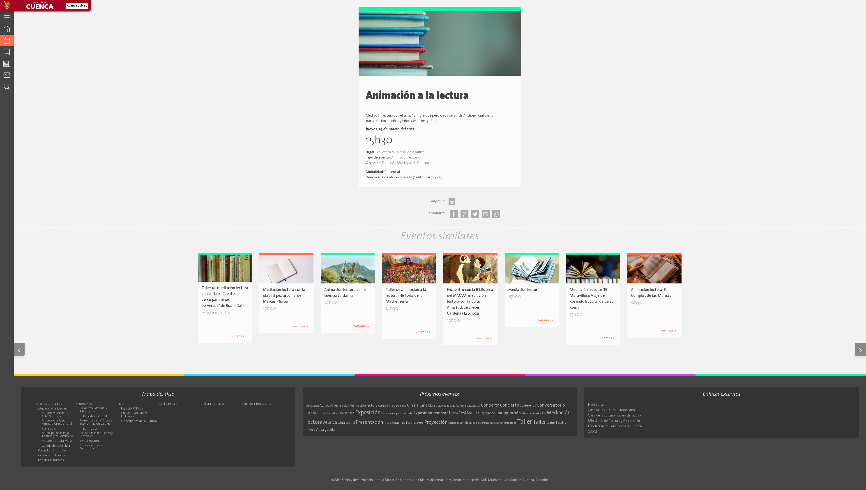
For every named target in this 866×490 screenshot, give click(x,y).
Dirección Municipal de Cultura (405, 163)
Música (330, 422)
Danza (311, 413)
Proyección (436, 422)
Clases (432, 405)
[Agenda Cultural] (7, 40)
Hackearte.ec (168, 404)
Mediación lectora (476, 331)
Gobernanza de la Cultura (139, 421)
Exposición (368, 413)
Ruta (493, 423)
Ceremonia (400, 406)
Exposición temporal (432, 413)
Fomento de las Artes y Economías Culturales (96, 422)
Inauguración (485, 413)
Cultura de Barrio (212, 404)
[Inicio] (7, 29)
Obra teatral (346, 423)
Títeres (310, 430)
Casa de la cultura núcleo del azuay (614, 415)
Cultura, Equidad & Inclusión (134, 415)
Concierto (490, 405)
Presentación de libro (398, 422)
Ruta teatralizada (506, 423)
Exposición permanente (397, 413)
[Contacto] (7, 75)
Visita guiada (325, 430)
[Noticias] (7, 63)
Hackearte (596, 405)
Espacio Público (132, 408)
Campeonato (385, 406)
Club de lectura (446, 406)
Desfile (321, 413)
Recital (452, 423)
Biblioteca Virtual (95, 416)
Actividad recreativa (334, 405)
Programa (418, 423)
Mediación (539, 413)
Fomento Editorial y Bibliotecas (93, 410)
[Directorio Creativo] (7, 52)
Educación (332, 413)
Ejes (120, 404)
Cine (423, 405)
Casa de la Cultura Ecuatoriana (611, 410)
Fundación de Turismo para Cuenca (615, 426)
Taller (524, 422)
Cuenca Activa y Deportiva (91, 447)
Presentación (369, 422)
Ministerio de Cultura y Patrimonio (614, 421)
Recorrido (462, 422)
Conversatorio (551, 405)
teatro (551, 422)
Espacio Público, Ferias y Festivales (96, 435)
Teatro (561, 423)
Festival (466, 413)
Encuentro (346, 413)
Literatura (271, 319)
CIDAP (593, 432)
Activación (312, 406)
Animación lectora (405, 157)
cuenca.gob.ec (77, 5)
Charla (413, 405)
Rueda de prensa (479, 423)
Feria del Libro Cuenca (257, 404)
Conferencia (528, 405)
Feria (454, 413)
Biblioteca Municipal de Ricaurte (400, 152)
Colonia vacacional (468, 405)
